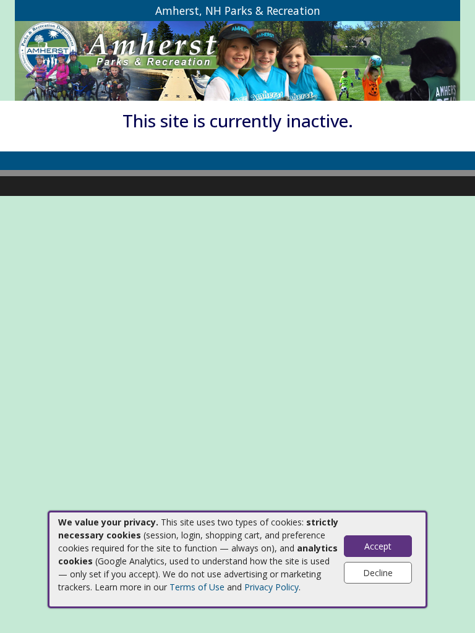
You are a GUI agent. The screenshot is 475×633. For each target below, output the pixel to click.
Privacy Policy (271, 587)
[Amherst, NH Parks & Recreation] (237, 60)
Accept (378, 546)
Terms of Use (197, 587)
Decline (378, 573)
